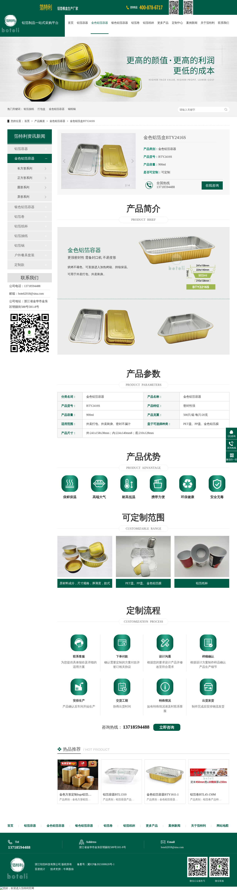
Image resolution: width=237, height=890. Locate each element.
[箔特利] (17, 877)
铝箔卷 (135, 22)
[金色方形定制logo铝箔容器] (78, 775)
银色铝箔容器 (119, 22)
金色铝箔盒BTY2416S (82, 121)
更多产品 (162, 22)
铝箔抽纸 (29, 109)
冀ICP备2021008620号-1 (100, 864)
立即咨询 (166, 727)
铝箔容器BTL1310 (114, 794)
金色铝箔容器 (99, 22)
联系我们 (223, 22)
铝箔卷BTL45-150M (203, 794)
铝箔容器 (82, 22)
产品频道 (40, 121)
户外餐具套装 (24, 255)
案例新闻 (191, 22)
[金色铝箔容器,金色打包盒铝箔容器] (10, 23)
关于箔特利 (208, 22)
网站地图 (222, 825)
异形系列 (23, 196)
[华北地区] (118, 14)
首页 (71, 22)
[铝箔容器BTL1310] (121, 775)
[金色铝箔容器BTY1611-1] (165, 775)
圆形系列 (23, 187)
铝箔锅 (19, 245)
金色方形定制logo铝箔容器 (76, 794)
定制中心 (177, 22)
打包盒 (41, 109)
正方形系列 (24, 177)
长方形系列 (24, 168)
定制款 (19, 265)
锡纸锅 (72, 109)
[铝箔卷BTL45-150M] (208, 775)
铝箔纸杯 (148, 22)
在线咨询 (212, 185)
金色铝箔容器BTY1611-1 (163, 794)
